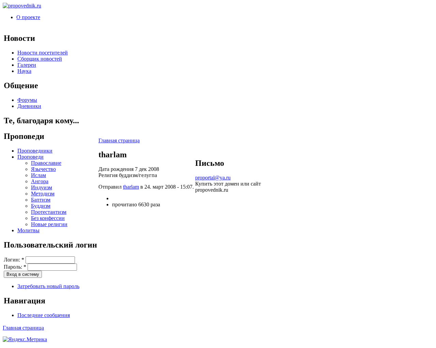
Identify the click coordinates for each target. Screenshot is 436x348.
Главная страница (119, 140)
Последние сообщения (43, 315)
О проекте (28, 17)
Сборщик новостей (39, 59)
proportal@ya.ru (213, 177)
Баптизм (40, 200)
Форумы (27, 100)
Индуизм (41, 187)
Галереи (26, 65)
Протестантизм (48, 212)
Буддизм (40, 206)
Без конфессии (48, 218)
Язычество (43, 169)
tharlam (131, 187)
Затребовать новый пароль (48, 286)
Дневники (29, 106)
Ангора (39, 181)
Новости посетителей (42, 53)
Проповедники (34, 151)
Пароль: (15, 267)
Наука (24, 71)
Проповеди (30, 157)
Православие (46, 163)
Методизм (42, 193)
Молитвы (28, 230)
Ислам (38, 175)
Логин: (14, 260)
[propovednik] (22, 6)
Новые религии (49, 224)
